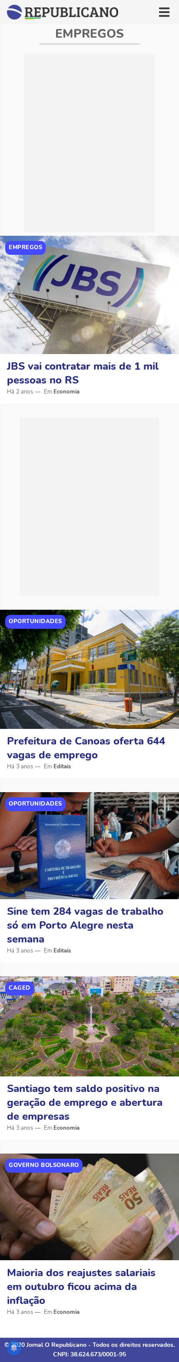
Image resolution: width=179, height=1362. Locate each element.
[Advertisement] (89, 143)
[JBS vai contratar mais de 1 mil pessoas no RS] (89, 295)
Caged (19, 988)
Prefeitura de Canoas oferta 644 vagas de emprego (86, 748)
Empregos (25, 247)
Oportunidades (35, 621)
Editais (62, 766)
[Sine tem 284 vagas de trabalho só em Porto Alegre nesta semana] (89, 845)
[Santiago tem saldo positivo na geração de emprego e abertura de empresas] (89, 1026)
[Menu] (164, 12)
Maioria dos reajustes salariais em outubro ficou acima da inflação (81, 1286)
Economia (66, 392)
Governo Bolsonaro (44, 1165)
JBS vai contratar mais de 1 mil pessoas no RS (83, 373)
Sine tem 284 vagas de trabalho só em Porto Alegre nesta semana (85, 925)
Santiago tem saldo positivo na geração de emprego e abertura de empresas (84, 1102)
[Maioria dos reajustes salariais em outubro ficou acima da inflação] (89, 1207)
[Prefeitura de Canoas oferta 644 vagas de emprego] (89, 669)
